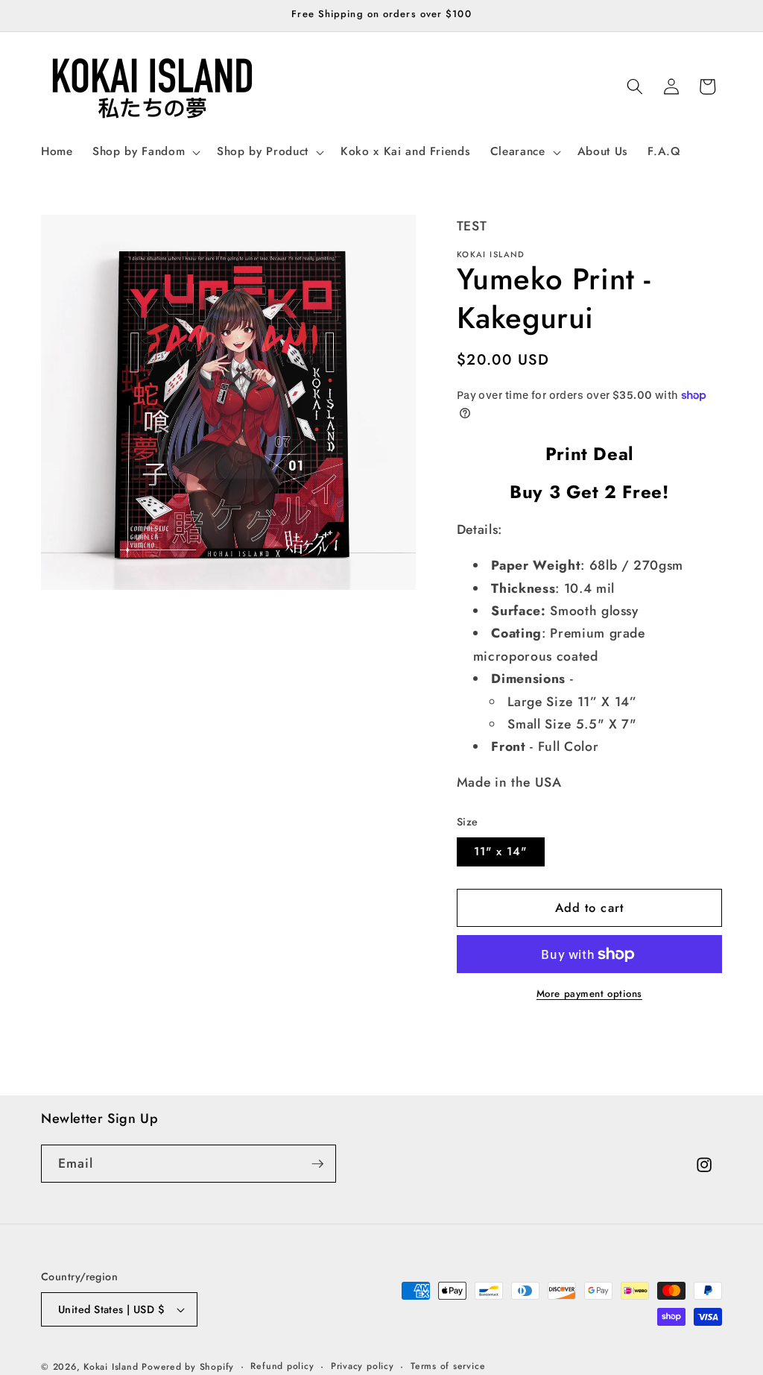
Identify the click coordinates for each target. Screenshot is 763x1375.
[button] (145, 152)
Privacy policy (362, 1366)
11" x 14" (501, 851)
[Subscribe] (317, 1164)
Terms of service (448, 1366)
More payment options (589, 994)
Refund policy (282, 1366)
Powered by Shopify (188, 1367)
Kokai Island (110, 1367)
